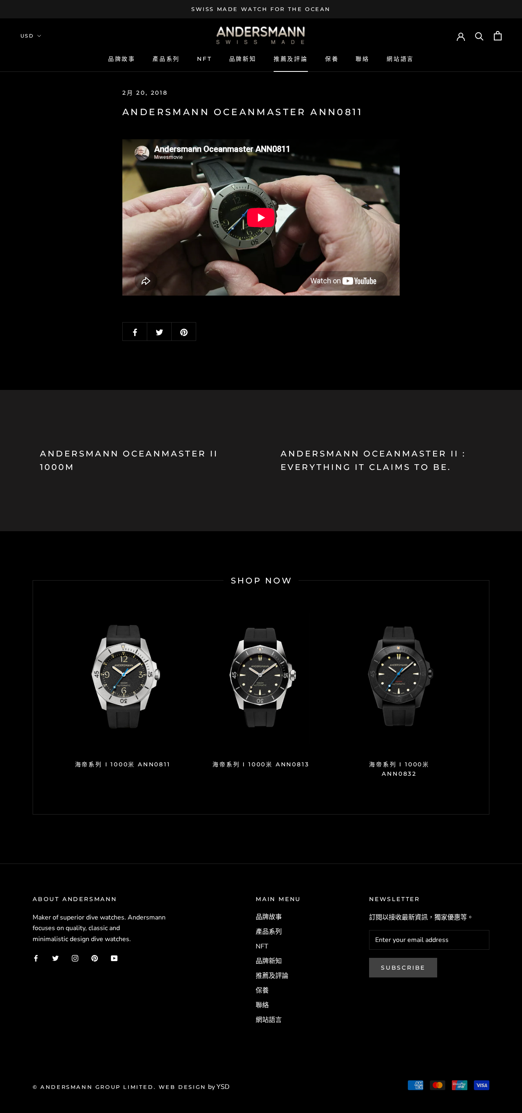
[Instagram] (75, 958)
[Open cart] (498, 35)
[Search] (479, 35)
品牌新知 (243, 58)
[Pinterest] (94, 958)
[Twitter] (55, 958)
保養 (332, 58)
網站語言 (400, 58)
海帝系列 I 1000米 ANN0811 (122, 764)
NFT (204, 58)
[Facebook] (36, 958)
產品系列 (166, 58)
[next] (489, 697)
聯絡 (362, 58)
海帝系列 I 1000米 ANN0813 (260, 764)
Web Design (182, 1087)
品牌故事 (121, 58)
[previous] (33, 697)
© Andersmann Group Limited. (96, 1087)
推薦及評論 (291, 58)
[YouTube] (114, 958)
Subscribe (403, 967)
